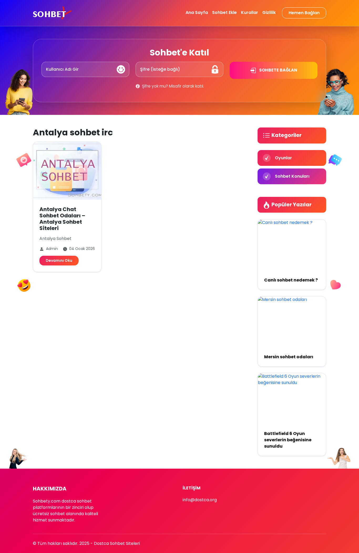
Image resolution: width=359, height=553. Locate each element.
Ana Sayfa (197, 12)
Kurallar (249, 12)
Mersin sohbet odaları (288, 357)
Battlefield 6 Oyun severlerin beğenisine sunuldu (287, 440)
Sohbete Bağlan (277, 70)
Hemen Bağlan (304, 13)
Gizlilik (269, 12)
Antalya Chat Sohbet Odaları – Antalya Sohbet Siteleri (62, 219)
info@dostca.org (200, 500)
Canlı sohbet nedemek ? (291, 280)
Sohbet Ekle (224, 12)
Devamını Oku (59, 260)
